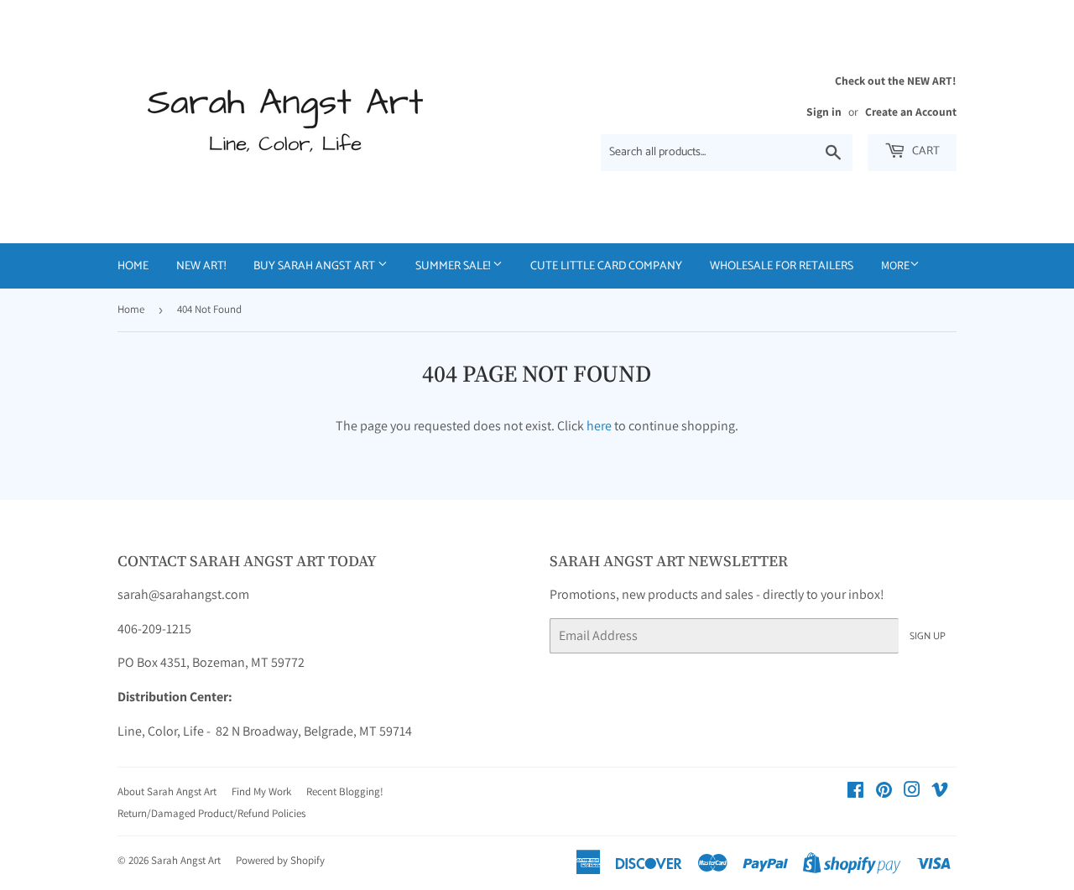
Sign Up (928, 636)
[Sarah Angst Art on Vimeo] (939, 791)
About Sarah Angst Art (166, 791)
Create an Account (911, 111)
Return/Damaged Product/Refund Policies (211, 813)
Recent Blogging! (344, 791)
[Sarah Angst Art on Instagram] (912, 791)
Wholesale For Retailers (781, 266)
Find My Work (261, 791)
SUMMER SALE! (454, 266)
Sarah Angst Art (186, 860)
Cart (925, 151)
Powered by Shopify (280, 860)
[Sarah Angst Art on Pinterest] (884, 791)
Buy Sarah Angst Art (315, 266)
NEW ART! (201, 266)
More (895, 265)
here (599, 426)
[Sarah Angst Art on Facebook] (855, 791)
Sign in (824, 111)
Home (133, 266)
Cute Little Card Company (606, 266)
